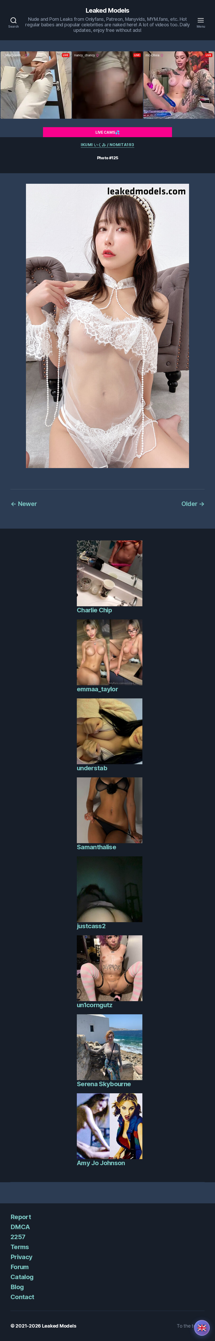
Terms (19, 1247)
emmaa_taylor (97, 689)
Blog (17, 1287)
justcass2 (91, 926)
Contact (22, 1297)
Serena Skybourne (104, 1084)
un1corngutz (95, 1005)
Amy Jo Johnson (101, 1163)
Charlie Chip (94, 610)
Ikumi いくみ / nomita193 (107, 144)
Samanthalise (96, 847)
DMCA (20, 1227)
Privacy (21, 1257)
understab (92, 768)
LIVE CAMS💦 (107, 132)
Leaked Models (107, 10)
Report (20, 1217)
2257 (17, 1237)
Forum (19, 1267)
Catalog (21, 1277)
